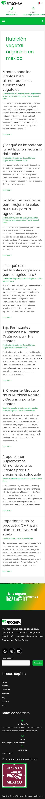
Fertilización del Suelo (17, 96)
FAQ (3, 705)
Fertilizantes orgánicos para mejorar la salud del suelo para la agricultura (22, 207)
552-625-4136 (12, 15)
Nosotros (5, 686)
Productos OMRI (9, 538)
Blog (4, 697)
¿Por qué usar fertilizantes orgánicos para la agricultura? (21, 270)
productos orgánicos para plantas (16, 478)
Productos (6, 689)
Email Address (8, 658)
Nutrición (5, 693)
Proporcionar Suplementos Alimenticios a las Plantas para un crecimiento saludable (22, 465)
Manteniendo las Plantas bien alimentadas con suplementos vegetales (17, 80)
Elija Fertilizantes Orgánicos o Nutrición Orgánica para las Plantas (21, 334)
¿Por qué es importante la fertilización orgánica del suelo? (22, 149)
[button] (3, 21)
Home (4, 682)
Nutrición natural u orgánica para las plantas (20, 408)
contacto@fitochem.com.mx (13, 743)
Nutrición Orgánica (19, 220)
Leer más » (7, 134)
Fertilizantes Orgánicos (12, 279)
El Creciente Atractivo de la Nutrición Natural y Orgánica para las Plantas (21, 397)
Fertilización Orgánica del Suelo (15, 158)
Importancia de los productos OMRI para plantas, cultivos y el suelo (20, 527)
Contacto (5, 701)
